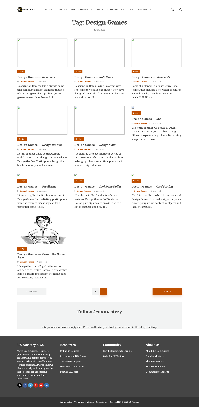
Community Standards (157, 372)
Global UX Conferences (72, 366)
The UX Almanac (139, 9)
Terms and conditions (84, 402)
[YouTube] (41, 385)
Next (166, 291)
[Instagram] (19, 385)
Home (48, 9)
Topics (61, 9)
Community (115, 9)
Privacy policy (66, 402)
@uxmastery (107, 311)
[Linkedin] (46, 385)
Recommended (80, 9)
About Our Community (157, 351)
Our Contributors (154, 356)
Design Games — (36, 77)
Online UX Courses (69, 351)
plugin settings (148, 327)
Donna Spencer (27, 82)
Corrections (101, 402)
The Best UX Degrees (70, 361)
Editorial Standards (155, 366)
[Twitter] (30, 385)
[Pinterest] (36, 385)
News (21, 71)
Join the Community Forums (117, 351)
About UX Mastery (155, 361)
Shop (100, 9)
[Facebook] (25, 385)
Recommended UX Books (73, 356)
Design (22, 139)
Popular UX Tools (69, 372)
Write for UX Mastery (113, 356)
